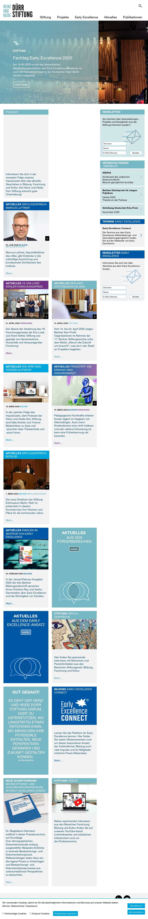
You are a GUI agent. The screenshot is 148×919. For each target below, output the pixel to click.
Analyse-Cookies (40, 913)
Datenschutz (17, 905)
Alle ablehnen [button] (136, 905)
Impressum (32, 905)
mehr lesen (21, 84)
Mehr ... (10, 882)
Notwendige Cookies (15, 913)
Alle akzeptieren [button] (136, 912)
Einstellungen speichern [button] (65, 913)
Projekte (63, 17)
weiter (74, 549)
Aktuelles (110, 17)
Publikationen (132, 17)
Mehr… (10, 273)
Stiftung (45, 17)
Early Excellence (86, 17)
